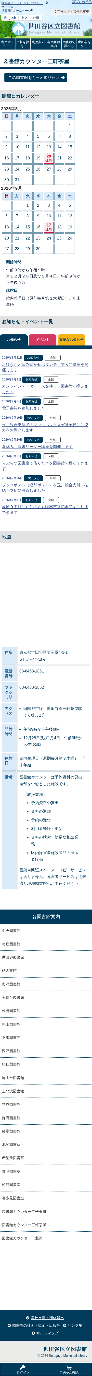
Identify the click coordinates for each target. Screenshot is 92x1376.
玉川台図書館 (13, 997)
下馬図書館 (11, 1037)
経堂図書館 (11, 1131)
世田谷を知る (84, 44)
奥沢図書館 (11, 984)
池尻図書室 (11, 1144)
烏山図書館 (11, 1024)
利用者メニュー (7, 44)
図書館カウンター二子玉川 (24, 1211)
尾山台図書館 (13, 1078)
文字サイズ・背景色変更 (71, 12)
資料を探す (22, 44)
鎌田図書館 (11, 1118)
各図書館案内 (53, 44)
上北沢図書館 (13, 1091)
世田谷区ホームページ (16, 10)
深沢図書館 (11, 1051)
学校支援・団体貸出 (47, 1318)
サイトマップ (47, 1333)
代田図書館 (11, 1011)
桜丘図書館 (11, 1064)
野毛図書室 (11, 1171)
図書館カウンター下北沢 (22, 1238)
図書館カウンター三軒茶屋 (24, 1225)
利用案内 (38, 42)
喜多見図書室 (13, 1198)
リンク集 (75, 1325)
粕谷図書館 (11, 1104)
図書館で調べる (69, 44)
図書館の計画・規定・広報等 (36, 1325)
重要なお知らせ (71, 340)
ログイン (23, 1372)
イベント (43, 340)
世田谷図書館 (13, 957)
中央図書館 (11, 931)
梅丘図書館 (11, 944)
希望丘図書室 (13, 1158)
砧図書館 (9, 970)
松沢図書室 (11, 1185)
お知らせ (14, 340)
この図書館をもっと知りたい (33, 77)
